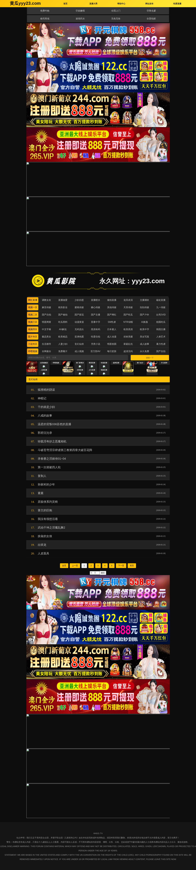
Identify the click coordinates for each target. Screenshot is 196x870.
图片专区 (32, 336)
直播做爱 (62, 300)
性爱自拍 (95, 336)
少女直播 (92, 370)
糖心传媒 (95, 307)
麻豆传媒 (46, 307)
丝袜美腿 (128, 336)
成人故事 (144, 344)
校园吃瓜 (160, 322)
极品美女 (46, 336)
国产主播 (95, 314)
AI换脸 (144, 322)
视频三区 (32, 322)
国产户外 (144, 314)
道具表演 (128, 300)
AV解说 (63, 329)
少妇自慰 (79, 300)
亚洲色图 (79, 336)
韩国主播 (160, 329)
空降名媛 (151, 10)
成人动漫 (111, 336)
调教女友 (46, 300)
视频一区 (32, 307)
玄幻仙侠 (79, 344)
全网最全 (46, 351)
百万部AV (95, 351)
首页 (64, 565)
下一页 (121, 565)
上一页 (75, 565)
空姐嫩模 (80, 10)
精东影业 (62, 307)
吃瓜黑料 (62, 322)
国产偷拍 (62, 314)
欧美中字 (144, 329)
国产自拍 (46, 314)
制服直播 (104, 370)
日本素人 (111, 329)
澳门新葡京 (80, 363)
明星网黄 (46, 322)
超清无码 (128, 351)
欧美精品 (62, 336)
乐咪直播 (80, 370)
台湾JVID (161, 314)
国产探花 (79, 314)
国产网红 (111, 314)
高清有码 (95, 329)
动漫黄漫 (79, 322)
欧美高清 (128, 329)
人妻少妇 (62, 344)
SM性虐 (112, 322)
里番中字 (95, 322)
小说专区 (32, 344)
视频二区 (32, 314)
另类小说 (95, 344)
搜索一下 (150, 358)
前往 (103, 573)
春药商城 (44, 18)
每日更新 (111, 351)
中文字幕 (46, 329)
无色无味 (115, 18)
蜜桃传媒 (79, 307)
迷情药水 (80, 18)
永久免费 (144, 351)
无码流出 (79, 329)
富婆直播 (92, 363)
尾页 (132, 565)
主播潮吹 (144, 300)
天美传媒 (128, 307)
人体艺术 (160, 336)
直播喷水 (95, 300)
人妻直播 (44, 370)
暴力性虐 (160, 344)
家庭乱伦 (128, 344)
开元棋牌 (164, 363)
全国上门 (115, 10)
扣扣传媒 (144, 307)
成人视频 (79, 351)
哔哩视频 (32, 351)
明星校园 (111, 344)
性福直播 (104, 363)
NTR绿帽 (128, 322)
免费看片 (62, 351)
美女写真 (144, 336)
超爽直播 (116, 363)
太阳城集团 (44, 363)
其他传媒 (111, 307)
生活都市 (46, 344)
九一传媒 (160, 307)
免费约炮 (44, 10)
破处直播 (160, 300)
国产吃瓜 (128, 314)
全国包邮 (151, 18)
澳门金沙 (140, 363)
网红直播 (32, 300)
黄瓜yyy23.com (25, 3)
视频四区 (32, 329)
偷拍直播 (111, 300)
